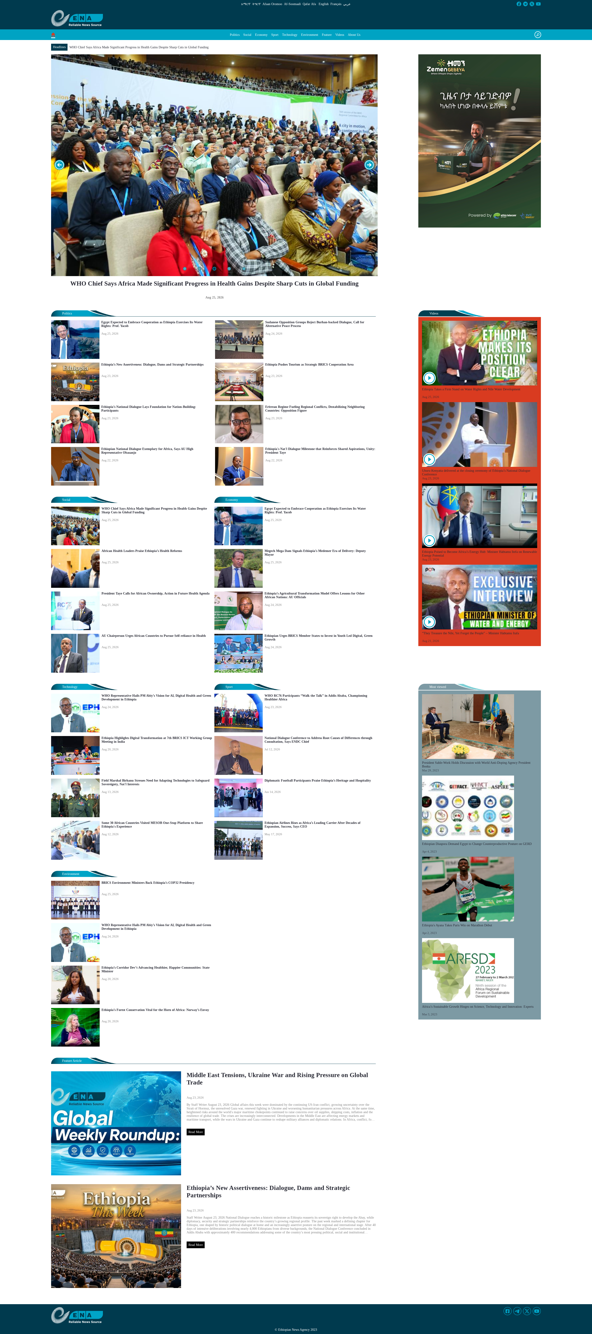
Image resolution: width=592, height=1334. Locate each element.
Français (335, 4)
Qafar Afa (309, 4)
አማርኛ (245, 4)
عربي (347, 4)
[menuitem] (234, 35)
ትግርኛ (256, 4)
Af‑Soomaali (292, 4)
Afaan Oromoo (272, 4)
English (324, 4)
